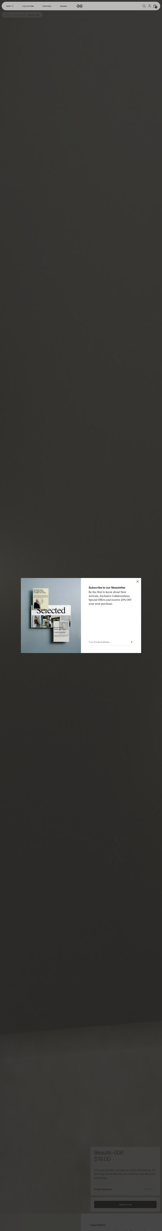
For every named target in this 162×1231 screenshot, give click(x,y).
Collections (28, 6)
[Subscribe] (132, 642)
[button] (144, 6)
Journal (63, 6)
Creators (46, 6)
